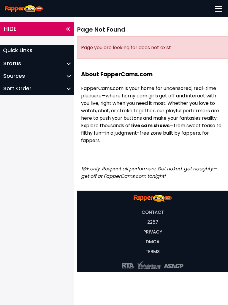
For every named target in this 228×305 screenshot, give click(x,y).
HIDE (10, 29)
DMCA (152, 242)
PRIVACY (152, 232)
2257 (152, 222)
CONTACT (153, 212)
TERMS (152, 251)
